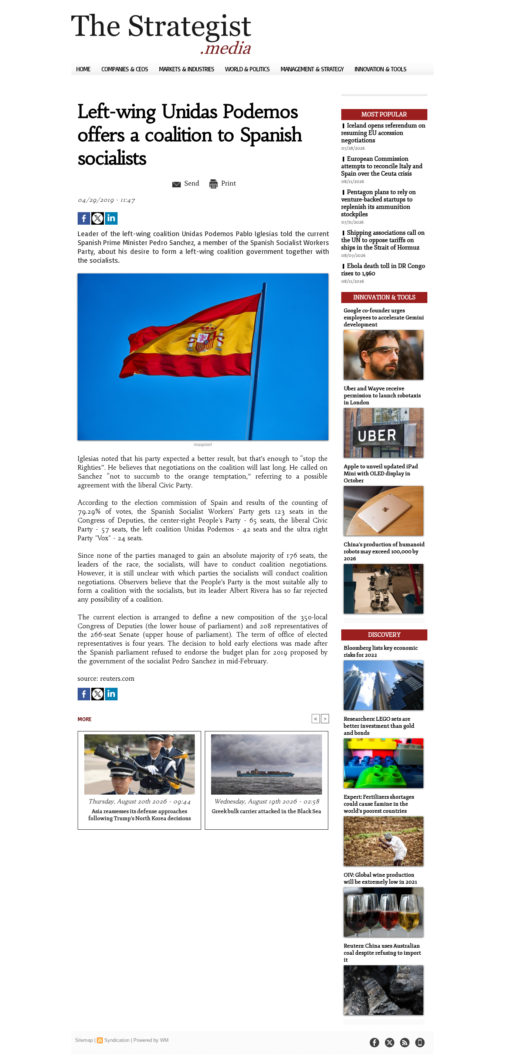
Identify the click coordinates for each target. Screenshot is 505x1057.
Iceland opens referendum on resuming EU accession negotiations (383, 133)
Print (227, 183)
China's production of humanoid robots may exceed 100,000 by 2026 (384, 551)
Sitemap (84, 1040)
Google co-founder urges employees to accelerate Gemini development (384, 317)
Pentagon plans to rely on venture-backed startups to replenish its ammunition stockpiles (378, 203)
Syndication (116, 1040)
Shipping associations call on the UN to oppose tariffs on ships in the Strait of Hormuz (383, 240)
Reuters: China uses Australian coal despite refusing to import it (382, 952)
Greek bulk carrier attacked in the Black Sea (266, 811)
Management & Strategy (313, 69)
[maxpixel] (203, 275)
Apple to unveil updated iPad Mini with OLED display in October (381, 473)
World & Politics (248, 69)
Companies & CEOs (125, 69)
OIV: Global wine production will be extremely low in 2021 (380, 878)
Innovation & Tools (380, 69)
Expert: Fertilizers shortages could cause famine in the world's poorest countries (379, 804)
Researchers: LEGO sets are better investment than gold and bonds (379, 726)
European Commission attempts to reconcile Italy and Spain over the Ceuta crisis (382, 166)
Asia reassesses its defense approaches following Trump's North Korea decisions (139, 815)
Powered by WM (151, 1040)
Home (84, 69)
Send (190, 183)
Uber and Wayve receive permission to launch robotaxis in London (382, 395)
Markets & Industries (187, 69)
